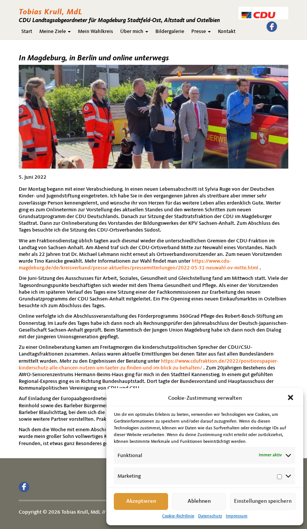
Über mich (132, 31)
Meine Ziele (53, 31)
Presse (199, 31)
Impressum (236, 516)
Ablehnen (199, 501)
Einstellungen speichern (263, 501)
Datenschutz (210, 516)
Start (26, 31)
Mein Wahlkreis (95, 31)
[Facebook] (272, 26)
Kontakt (226, 31)
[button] (291, 398)
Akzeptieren (141, 501)
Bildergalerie (169, 31)
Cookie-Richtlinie (178, 516)
